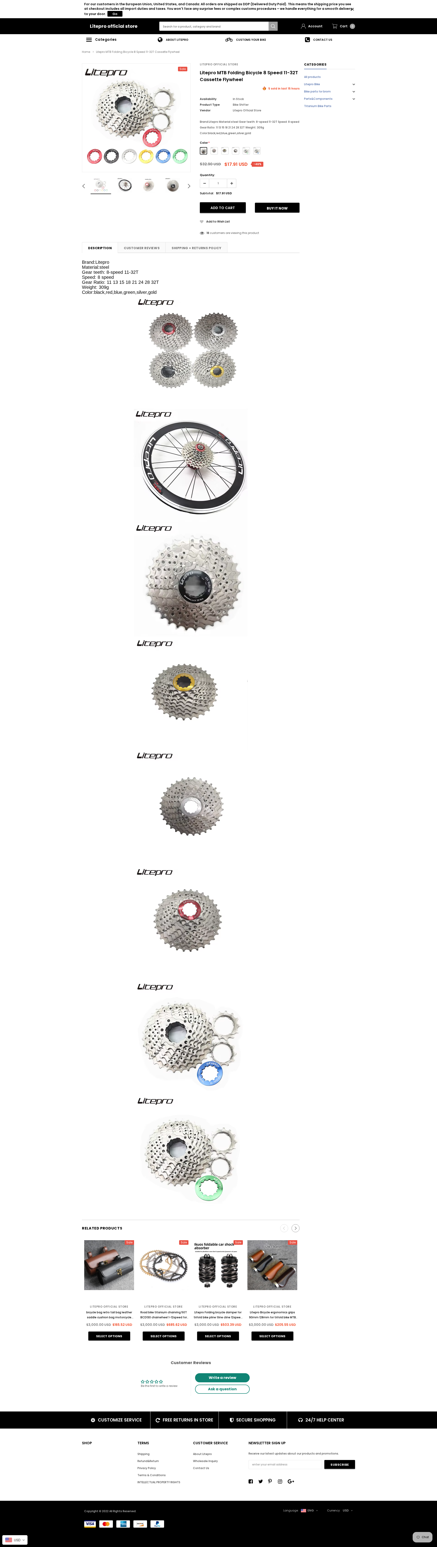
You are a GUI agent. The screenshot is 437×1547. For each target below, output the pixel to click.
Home (86, 52)
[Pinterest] (271, 1481)
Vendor (205, 110)
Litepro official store (113, 26)
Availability (208, 99)
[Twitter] (261, 1481)
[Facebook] (252, 1481)
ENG (310, 1510)
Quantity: (207, 175)
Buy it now (277, 208)
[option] (173, 40)
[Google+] (291, 1481)
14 (207, 233)
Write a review (222, 1377)
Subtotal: (207, 193)
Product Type (210, 105)
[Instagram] (281, 1481)
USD (346, 1510)
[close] (352, 9)
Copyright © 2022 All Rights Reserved (110, 1511)
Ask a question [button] (222, 1389)
